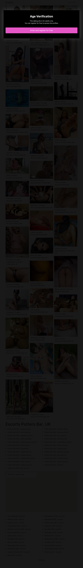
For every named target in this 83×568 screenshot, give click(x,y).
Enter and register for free (41, 30)
